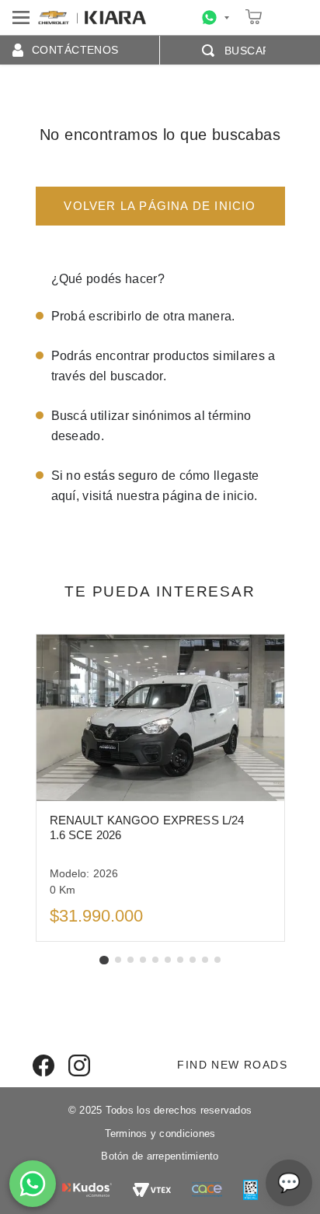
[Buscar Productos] (211, 51)
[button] (103, 960)
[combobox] (234, 50)
